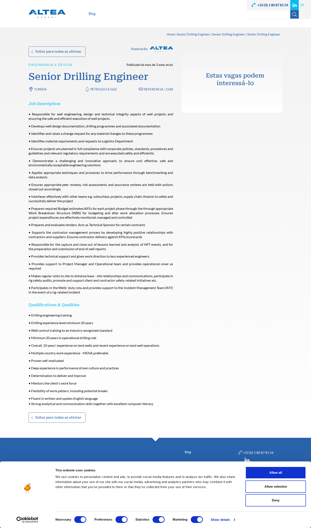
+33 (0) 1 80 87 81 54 (272, 5)
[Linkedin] (294, 5)
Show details (220, 519)
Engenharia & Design (50, 65)
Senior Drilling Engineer (193, 34)
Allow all (275, 472)
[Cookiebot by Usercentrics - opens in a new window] (27, 520)
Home (171, 34)
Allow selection (275, 486)
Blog (188, 452)
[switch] (122, 519)
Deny (275, 500)
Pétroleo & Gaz (103, 89)
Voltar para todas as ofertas (58, 51)
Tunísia (40, 89)
